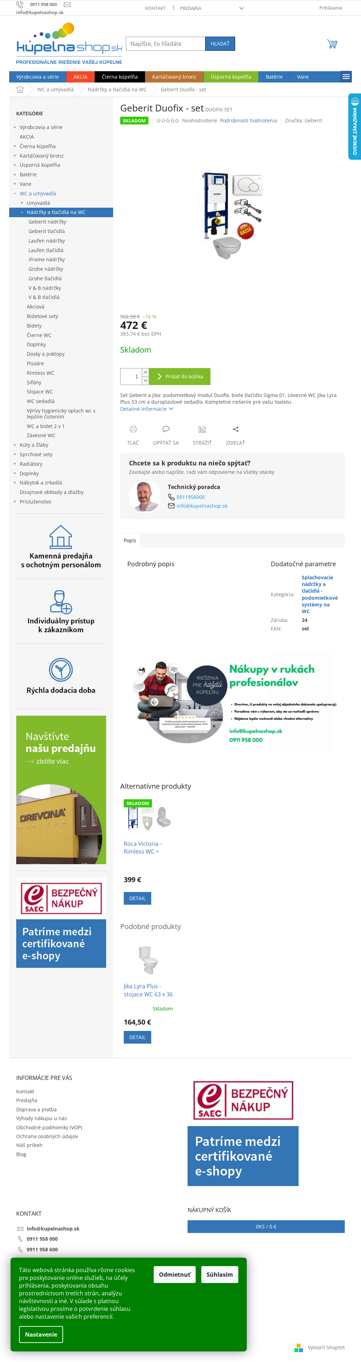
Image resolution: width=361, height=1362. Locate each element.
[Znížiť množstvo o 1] (145, 381)
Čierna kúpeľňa (38, 146)
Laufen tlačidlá (46, 250)
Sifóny (34, 382)
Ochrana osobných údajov (47, 1136)
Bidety (34, 325)
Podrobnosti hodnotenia (248, 120)
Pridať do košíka (184, 376)
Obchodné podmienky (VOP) (49, 1127)
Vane (25, 184)
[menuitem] (37, 77)
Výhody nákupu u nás (41, 1118)
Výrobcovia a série (41, 127)
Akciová (35, 306)
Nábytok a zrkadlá (41, 482)
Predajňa (190, 8)
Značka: (303, 120)
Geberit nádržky (47, 221)
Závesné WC (41, 435)
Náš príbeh (29, 1145)
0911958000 (191, 497)
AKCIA (27, 136)
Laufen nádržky (47, 240)
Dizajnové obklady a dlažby (52, 492)
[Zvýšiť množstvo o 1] (145, 372)
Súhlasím (220, 1274)
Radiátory (31, 463)
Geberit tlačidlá (47, 231)
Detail (137, 898)
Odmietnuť (174, 1274)
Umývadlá (38, 203)
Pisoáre (35, 363)
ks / (266, 1226)
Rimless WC (40, 372)
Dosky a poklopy (46, 353)
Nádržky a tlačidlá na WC (56, 212)
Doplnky (36, 344)
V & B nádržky (45, 288)
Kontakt (155, 8)
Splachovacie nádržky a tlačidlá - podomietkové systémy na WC (320, 594)
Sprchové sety (36, 454)
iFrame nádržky (47, 259)
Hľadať (220, 43)
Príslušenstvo (35, 501)
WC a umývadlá (38, 193)
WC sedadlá (41, 401)
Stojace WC (40, 391)
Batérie (28, 174)
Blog (21, 1154)
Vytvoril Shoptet (326, 1347)
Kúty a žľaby (34, 444)
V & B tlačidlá (44, 297)
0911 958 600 (42, 1249)
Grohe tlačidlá (45, 278)
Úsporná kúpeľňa (40, 164)
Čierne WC (39, 335)
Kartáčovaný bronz (42, 155)
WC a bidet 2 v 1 (46, 426)
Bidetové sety (42, 316)
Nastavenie (41, 1334)
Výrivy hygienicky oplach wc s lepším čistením (61, 413)
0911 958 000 (42, 1238)
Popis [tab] (130, 540)
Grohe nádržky (46, 268)
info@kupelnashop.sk (202, 505)
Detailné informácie (143, 408)
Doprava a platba (36, 1109)
